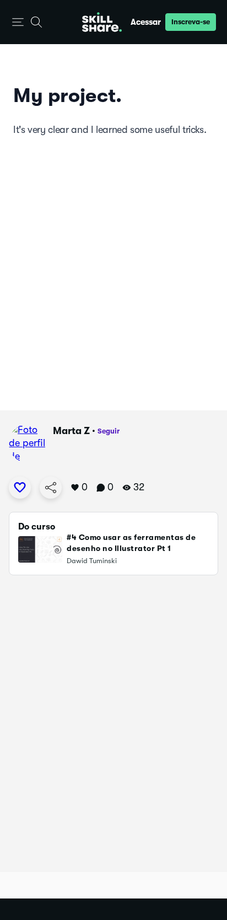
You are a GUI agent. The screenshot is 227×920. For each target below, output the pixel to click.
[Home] (102, 22)
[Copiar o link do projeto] (51, 488)
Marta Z (71, 430)
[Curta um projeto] (20, 488)
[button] (18, 22)
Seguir (109, 431)
